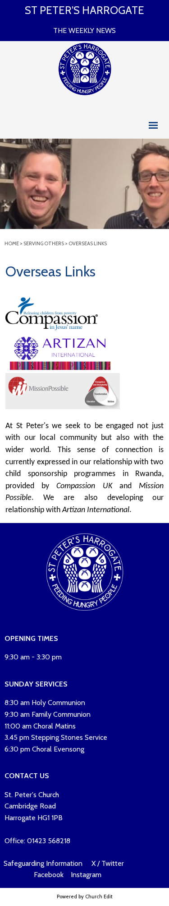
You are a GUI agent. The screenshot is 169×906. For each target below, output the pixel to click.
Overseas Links (88, 243)
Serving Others (43, 243)
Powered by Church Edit (85, 896)
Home (12, 243)
